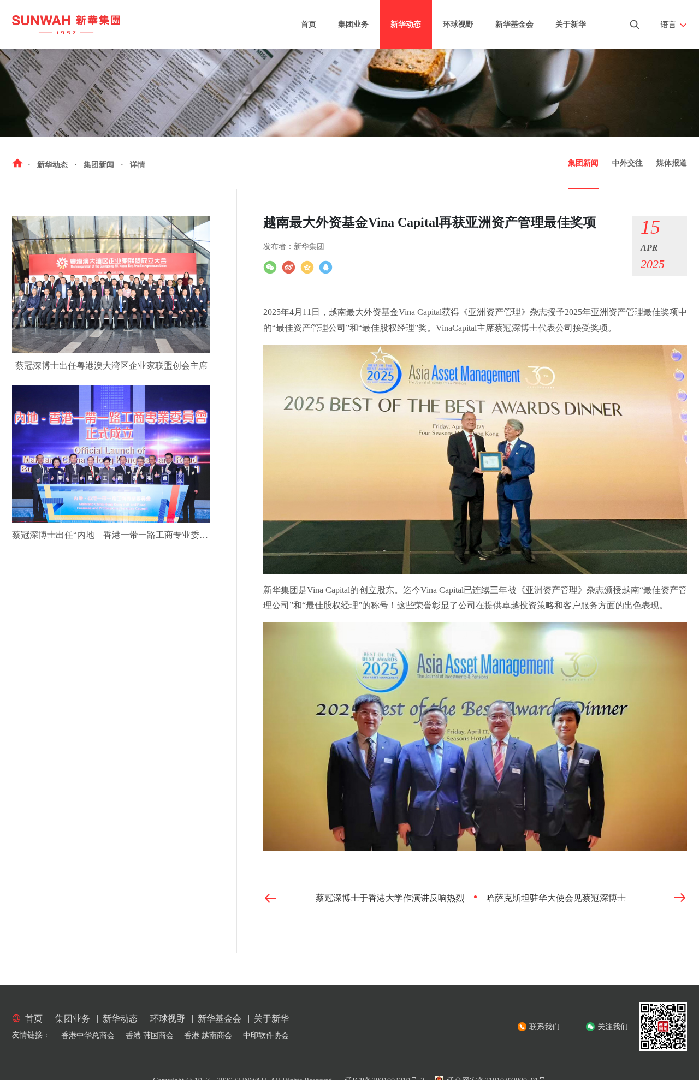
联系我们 (544, 1027)
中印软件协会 (266, 1035)
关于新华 (570, 24)
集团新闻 (583, 163)
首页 (308, 24)
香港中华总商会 (88, 1035)
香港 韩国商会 (150, 1035)
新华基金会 (514, 24)
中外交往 (627, 163)
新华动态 (405, 24)
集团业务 (353, 24)
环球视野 (458, 24)
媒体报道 (671, 163)
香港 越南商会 (208, 1035)
